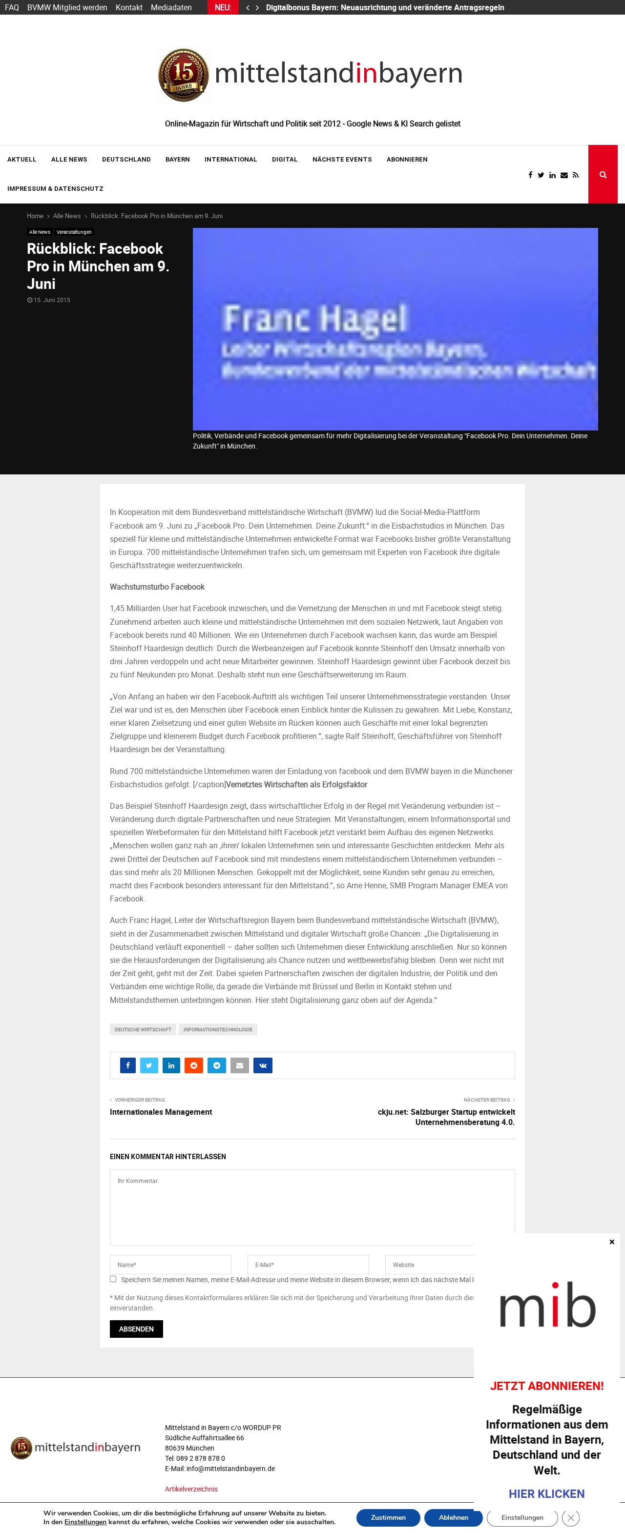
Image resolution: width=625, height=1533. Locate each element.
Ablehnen (453, 1517)
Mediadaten (171, 7)
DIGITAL (285, 159)
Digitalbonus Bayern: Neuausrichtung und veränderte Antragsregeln (386, 7)
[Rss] (578, 175)
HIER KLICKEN (547, 1493)
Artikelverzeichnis (191, 1488)
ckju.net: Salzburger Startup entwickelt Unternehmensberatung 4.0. (446, 1116)
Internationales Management (161, 1111)
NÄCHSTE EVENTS (342, 159)
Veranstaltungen (74, 231)
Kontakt (129, 7)
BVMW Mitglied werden (67, 7)
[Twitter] (543, 175)
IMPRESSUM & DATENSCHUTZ (55, 188)
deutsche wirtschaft (143, 1029)
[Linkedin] (555, 175)
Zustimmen (388, 1517)
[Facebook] (533, 175)
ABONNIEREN (407, 159)
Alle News (69, 159)
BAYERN (178, 159)
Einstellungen (85, 1522)
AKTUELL (22, 159)
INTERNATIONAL (231, 159)
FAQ (12, 7)
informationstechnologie (218, 1029)
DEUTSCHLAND (126, 159)
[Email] (567, 175)
